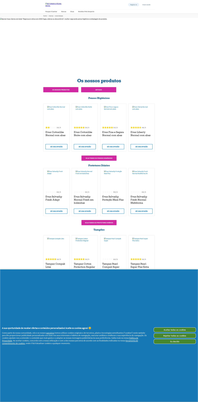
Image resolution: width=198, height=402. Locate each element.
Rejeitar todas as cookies (174, 335)
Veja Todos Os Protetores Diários (99, 223)
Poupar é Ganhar (51, 11)
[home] (53, 5)
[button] (133, 4)
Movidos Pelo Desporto (86, 11)
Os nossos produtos (61, 90)
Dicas (72, 11)
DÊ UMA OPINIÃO (56, 147)
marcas (51, 16)
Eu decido (174, 341)
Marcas (63, 11)
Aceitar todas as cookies (175, 330)
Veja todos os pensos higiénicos (99, 158)
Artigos (98, 90)
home (45, 16)
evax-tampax (59, 16)
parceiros (50, 333)
